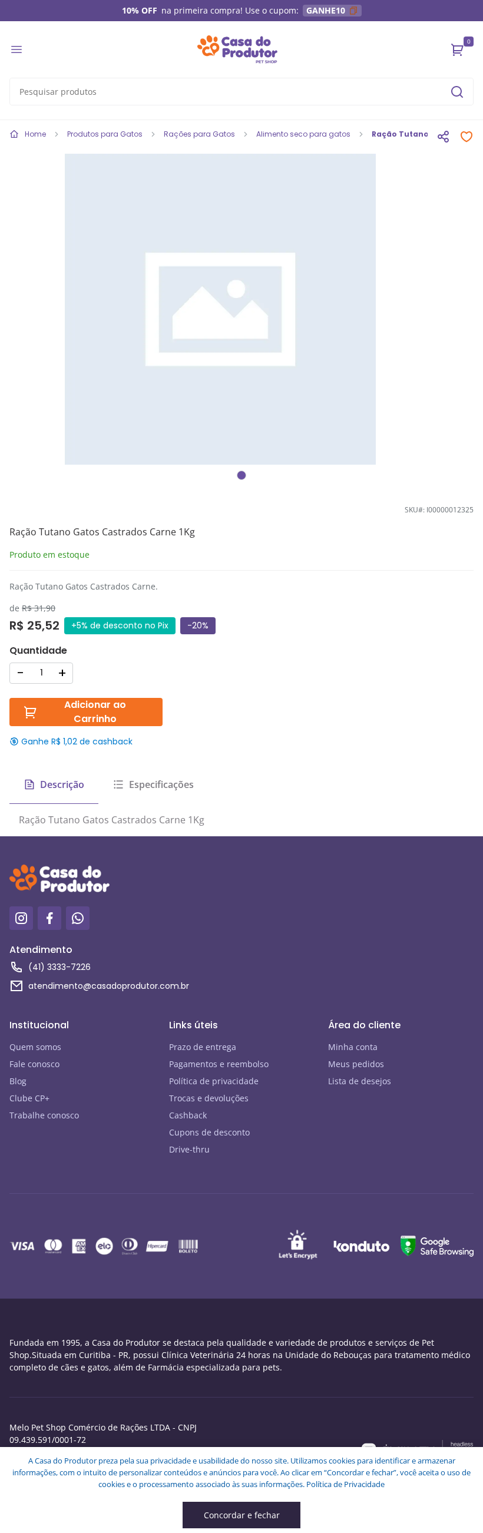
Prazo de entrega (202, 1046)
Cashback (188, 1115)
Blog (18, 1081)
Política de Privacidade (345, 1484)
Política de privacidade (214, 1081)
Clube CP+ (29, 1098)
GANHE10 (325, 10)
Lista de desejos (359, 1081)
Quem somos (35, 1046)
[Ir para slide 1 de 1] (241, 475)
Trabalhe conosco (44, 1115)
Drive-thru (189, 1149)
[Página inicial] (237, 49)
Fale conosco (34, 1064)
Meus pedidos (356, 1064)
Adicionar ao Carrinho (95, 712)
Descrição (62, 784)
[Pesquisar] (457, 92)
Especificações (161, 784)
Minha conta (353, 1046)
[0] (458, 49)
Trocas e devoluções (209, 1098)
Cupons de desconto (209, 1132)
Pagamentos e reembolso (219, 1064)
